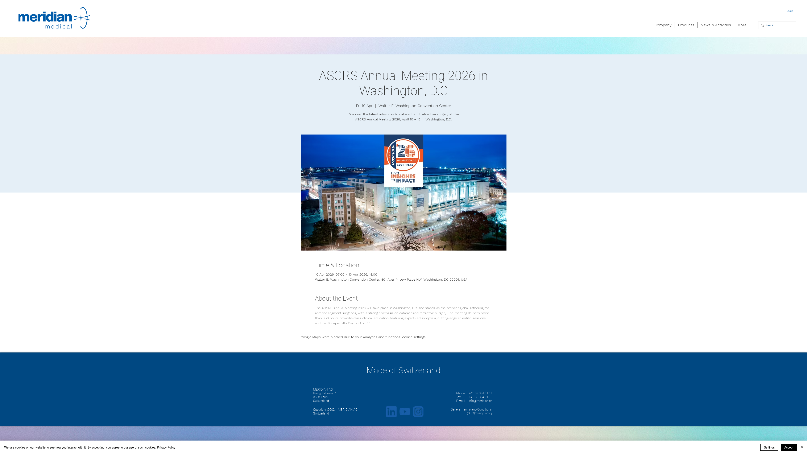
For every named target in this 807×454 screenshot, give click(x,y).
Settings (769, 447)
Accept (788, 447)
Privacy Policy (166, 447)
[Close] (801, 447)
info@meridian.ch (480, 401)
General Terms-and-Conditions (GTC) (471, 411)
